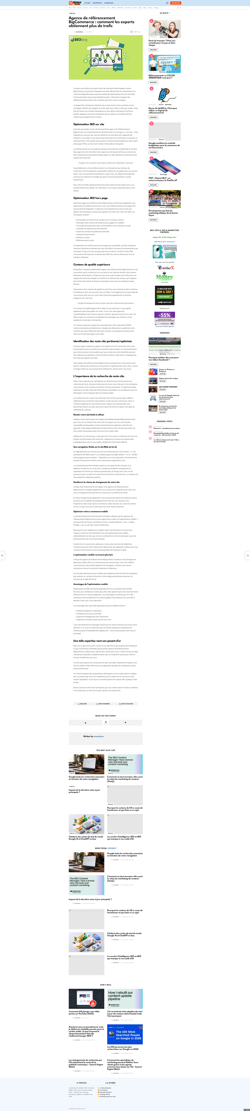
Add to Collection (127, 704)
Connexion (108, 3)
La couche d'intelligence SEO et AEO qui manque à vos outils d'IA (124, 837)
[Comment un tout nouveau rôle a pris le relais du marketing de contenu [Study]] (125, 764)
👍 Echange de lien (104, 1094)
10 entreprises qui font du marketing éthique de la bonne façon (163, 213)
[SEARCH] (180, 7)
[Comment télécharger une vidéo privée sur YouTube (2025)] (86, 999)
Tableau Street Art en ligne (168, 378)
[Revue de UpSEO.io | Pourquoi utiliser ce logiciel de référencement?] (165, 97)
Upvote (85, 723)
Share (71, 37)
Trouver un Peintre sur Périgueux (167, 370)
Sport (140, 7)
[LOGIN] (167, 3)
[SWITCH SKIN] (178, 7)
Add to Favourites (104, 704)
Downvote (125, 723)
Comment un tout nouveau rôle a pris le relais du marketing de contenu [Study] (125, 779)
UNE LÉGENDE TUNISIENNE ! (168, 387)
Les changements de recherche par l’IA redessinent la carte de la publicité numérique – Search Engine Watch (86, 1063)
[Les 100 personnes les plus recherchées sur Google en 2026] (125, 1034)
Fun (91, 7)
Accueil (87, 3)
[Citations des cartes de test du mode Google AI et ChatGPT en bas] (86, 824)
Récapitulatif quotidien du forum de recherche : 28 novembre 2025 (166, 434)
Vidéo (145, 7)
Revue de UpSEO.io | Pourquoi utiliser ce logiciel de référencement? (163, 110)
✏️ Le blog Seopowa (104, 1088)
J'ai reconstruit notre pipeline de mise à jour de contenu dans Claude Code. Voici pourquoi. (124, 1013)
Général (96, 7)
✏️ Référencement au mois (107, 1096)
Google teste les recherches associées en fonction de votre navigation (86, 777)
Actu (70, 7)
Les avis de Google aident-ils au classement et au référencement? (169, 397)
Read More (153, 50)
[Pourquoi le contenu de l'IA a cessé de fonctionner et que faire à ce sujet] (125, 795)
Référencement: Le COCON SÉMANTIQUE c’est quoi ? (162, 76)
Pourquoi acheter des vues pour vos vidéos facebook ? (164, 358)
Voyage (156, 7)
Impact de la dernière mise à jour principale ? (84, 791)
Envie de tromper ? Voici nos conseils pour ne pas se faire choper (162, 42)
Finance (86, 7)
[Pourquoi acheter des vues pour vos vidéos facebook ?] (165, 346)
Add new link (176, 3)
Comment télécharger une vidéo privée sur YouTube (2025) (84, 1012)
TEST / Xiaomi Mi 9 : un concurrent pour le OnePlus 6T (163, 179)
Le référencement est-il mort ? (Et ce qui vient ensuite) (166, 441)
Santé (135, 7)
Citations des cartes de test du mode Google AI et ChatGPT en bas (86, 837)
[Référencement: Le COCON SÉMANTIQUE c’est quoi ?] (165, 64)
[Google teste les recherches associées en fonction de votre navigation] (86, 764)
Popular (152, 21)
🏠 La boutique (103, 1090)
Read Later (83, 704)
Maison (114, 7)
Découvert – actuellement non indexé (167, 428)
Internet (102, 7)
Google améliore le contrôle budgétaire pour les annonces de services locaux (164, 145)
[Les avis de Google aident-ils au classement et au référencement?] (153, 398)
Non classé (128, 7)
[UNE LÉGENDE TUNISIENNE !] (153, 389)
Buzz (74, 7)
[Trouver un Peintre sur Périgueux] (153, 372)
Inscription (97, 3)
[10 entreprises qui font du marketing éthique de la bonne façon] (165, 199)
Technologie (163, 174)
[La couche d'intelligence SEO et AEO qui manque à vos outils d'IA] (125, 824)
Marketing (121, 7)
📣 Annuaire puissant (105, 1092)
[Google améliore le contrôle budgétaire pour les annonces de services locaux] (165, 132)
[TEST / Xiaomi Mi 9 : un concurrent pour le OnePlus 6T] (165, 166)
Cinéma (79, 7)
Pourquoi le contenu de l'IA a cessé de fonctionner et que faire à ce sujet (125, 808)
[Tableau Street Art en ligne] (153, 381)
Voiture (150, 7)
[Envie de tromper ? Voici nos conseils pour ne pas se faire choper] (165, 29)
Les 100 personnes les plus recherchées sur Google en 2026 (122, 1048)
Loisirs (108, 7)
